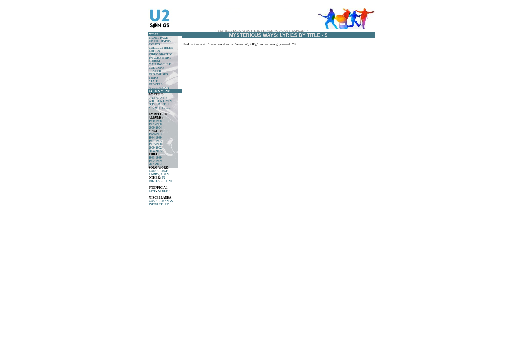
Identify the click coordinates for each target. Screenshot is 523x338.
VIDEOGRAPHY (160, 54)
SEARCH (155, 71)
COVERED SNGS (161, 200)
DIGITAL (155, 180)
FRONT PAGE (158, 37)
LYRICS (154, 44)
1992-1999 (155, 160)
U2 (163, 177)
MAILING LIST (160, 64)
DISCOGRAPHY (160, 41)
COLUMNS (156, 67)
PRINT (168, 180)
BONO (153, 170)
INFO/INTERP (159, 204)
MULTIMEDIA (159, 87)
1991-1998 (155, 124)
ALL (167, 107)
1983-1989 (155, 157)
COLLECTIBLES (161, 47)
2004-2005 (155, 151)
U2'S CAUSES (158, 74)
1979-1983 (155, 134)
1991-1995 (155, 141)
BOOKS (154, 51)
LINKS (153, 77)
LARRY (154, 174)
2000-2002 (155, 147)
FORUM (154, 61)
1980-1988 (155, 121)
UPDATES (156, 84)
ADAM (164, 174)
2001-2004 (155, 164)
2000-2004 (155, 127)
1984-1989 (155, 137)
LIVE (152, 190)
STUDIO (164, 190)
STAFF (153, 81)
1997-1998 (155, 144)
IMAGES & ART (160, 57)
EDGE (164, 170)
